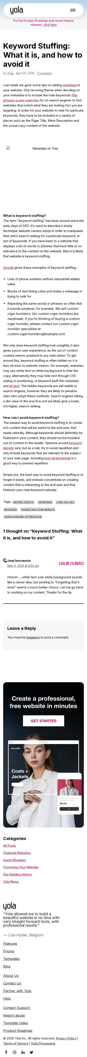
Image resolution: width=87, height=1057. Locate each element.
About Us (11, 976)
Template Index (15, 1023)
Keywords (45, 502)
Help (7, 998)
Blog (6, 966)
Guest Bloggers (14, 860)
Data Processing (43, 1043)
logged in (33, 637)
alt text (14, 386)
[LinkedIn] (23, 1052)
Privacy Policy (66, 1038)
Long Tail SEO (65, 502)
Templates (11, 959)
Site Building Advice (17, 874)
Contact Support (16, 1008)
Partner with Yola (17, 991)
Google (8, 268)
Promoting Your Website (38, 509)
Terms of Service (15, 1043)
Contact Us (12, 983)
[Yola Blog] (16, 10)
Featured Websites (17, 853)
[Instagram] (15, 1052)
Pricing (8, 951)
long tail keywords (57, 458)
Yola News (11, 882)
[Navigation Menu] (73, 10)
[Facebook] (6, 1052)
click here (50, 24)
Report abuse (14, 1015)
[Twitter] (31, 1052)
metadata (69, 85)
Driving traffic (23, 502)
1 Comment (44, 73)
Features (10, 943)
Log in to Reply (71, 563)
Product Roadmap (17, 1030)
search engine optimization (23, 516)
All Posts (9, 846)
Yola (10, 73)
